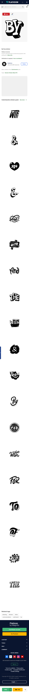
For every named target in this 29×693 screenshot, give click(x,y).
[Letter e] (14, 192)
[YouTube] (22, 656)
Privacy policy (20, 668)
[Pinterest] (14, 656)
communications (6, 617)
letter (16, 614)
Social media (14, 652)
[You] (14, 166)
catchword (16, 617)
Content (4, 639)
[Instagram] (18, 656)
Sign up (14, 664)
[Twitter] (10, 656)
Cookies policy (8, 669)
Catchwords (15, 69)
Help (3, 646)
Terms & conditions (10, 668)
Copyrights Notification (19, 669)
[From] (14, 375)
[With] (14, 245)
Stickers (11, 614)
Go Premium (14, 634)
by (21, 617)
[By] (14, 401)
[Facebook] (6, 656)
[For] (14, 427)
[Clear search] (19, 7)
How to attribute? (17, 58)
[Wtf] (14, 114)
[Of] (14, 532)
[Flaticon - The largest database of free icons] (12, 2)
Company (4, 649)
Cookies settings (15, 671)
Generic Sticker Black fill (11, 72)
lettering (4, 614)
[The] (14, 297)
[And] (14, 140)
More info (9, 55)
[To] (14, 506)
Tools (3, 643)
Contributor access (14, 629)
